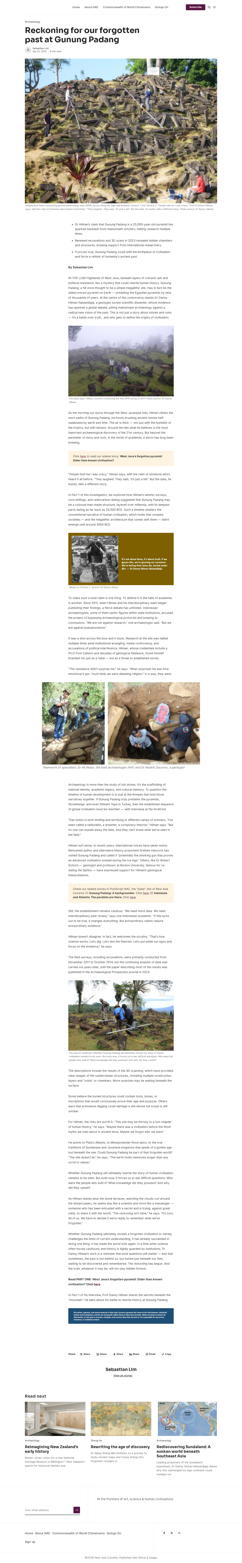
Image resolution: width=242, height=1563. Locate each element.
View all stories (122, 1375)
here (83, 456)
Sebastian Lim (41, 48)
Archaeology (32, 21)
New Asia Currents (106, 1557)
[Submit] (76, 1510)
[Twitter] (172, 1533)
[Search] (209, 7)
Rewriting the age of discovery (120, 1447)
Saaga (153, 1557)
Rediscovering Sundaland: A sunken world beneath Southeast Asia (184, 1451)
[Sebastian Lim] (28, 50)
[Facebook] (164, 1533)
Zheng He (96, 1440)
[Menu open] (214, 7)
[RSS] (179, 1533)
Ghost (142, 1557)
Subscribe (195, 7)
